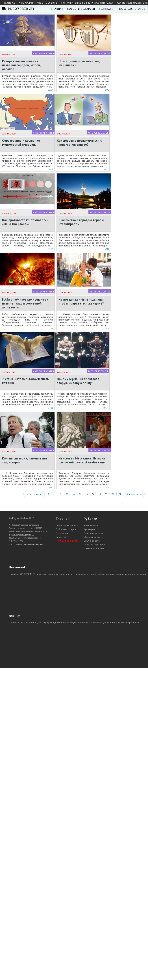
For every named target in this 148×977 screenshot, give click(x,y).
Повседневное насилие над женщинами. (79, 63)
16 (87, 494)
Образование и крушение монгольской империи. (21, 143)
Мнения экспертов (94, 548)
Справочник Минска (67, 525)
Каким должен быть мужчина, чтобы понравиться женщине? (81, 301)
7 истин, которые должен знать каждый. (25, 381)
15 (80, 494)
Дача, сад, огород (132, 8)
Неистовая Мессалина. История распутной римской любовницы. (82, 460)
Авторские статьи (43, 53)
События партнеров (95, 544)
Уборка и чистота (93, 537)
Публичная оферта (66, 529)
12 (61, 494)
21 (120, 494)
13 (67, 494)
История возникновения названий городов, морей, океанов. (21, 65)
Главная (57, 8)
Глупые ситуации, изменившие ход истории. (25, 460)
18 (100, 494)
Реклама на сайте (66, 540)
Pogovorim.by (19, 518)
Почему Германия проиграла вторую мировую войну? (78, 381)
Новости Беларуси (81, 8)
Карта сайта (62, 537)
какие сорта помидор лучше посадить (30, 3)
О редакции (62, 533)
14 (74, 494)
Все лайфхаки (91, 525)
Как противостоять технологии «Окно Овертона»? (25, 222)
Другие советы (92, 540)
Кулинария (107, 8)
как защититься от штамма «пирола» (87, 3)
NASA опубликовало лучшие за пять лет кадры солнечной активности (25, 303)
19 (106, 494)
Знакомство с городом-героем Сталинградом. (81, 222)
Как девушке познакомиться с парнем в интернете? (79, 143)
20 (113, 494)
